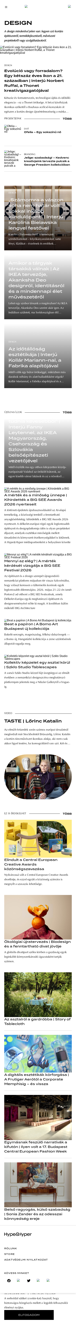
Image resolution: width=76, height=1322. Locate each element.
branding (29, 154)
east (26, 129)
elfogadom (29, 1315)
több (67, 118)
